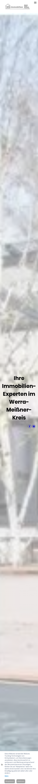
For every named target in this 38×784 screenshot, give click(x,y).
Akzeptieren (9, 781)
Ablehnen (20, 781)
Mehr (7, 776)
